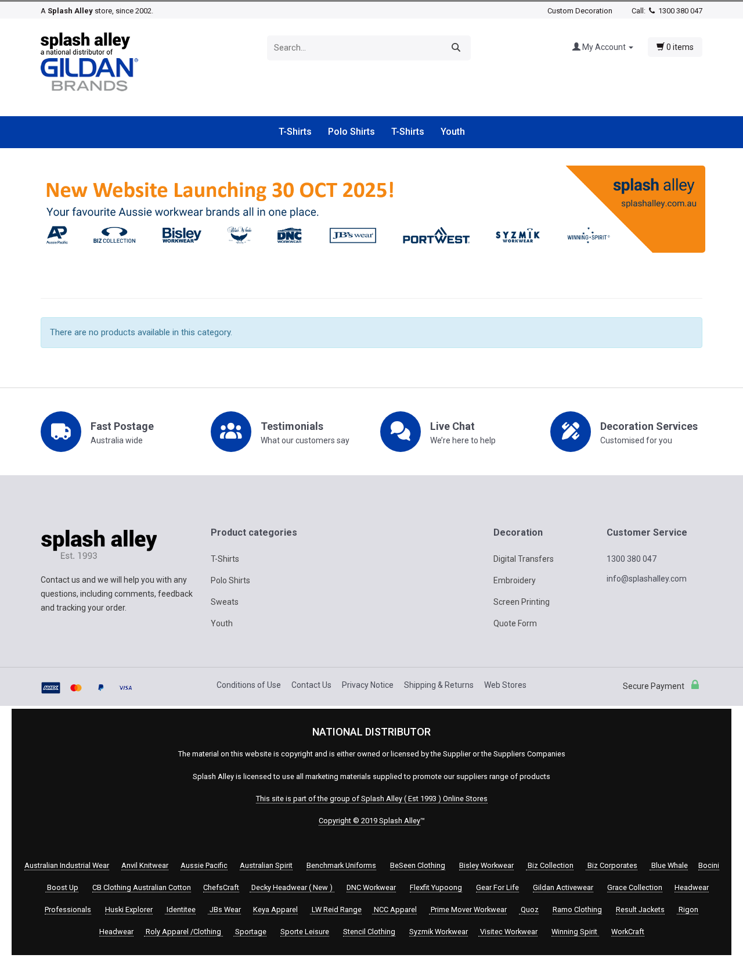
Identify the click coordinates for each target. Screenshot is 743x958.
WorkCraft (627, 931)
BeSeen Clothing (417, 865)
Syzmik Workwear (438, 931)
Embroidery (514, 580)
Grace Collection (634, 887)
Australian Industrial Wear (66, 865)
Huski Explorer (129, 909)
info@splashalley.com (647, 578)
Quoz (529, 909)
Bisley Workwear (486, 865)
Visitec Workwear (508, 931)
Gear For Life (497, 887)
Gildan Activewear (563, 887)
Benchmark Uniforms (341, 865)
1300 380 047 (679, 10)
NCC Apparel (394, 909)
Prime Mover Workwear (468, 909)
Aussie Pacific (204, 865)
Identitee (180, 909)
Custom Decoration (579, 10)
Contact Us (311, 685)
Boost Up (61, 887)
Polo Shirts (351, 131)
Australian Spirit (266, 865)
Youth (453, 131)
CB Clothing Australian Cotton (141, 887)
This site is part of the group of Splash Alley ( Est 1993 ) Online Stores (372, 798)
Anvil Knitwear (144, 865)
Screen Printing (521, 602)
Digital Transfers (523, 559)
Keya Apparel (275, 909)
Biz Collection (550, 865)
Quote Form (515, 623)
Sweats (225, 602)
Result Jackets (640, 909)
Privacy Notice (368, 685)
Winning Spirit (575, 931)
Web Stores (505, 685)
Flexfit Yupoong (436, 887)
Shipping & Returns (439, 685)
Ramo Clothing (577, 909)
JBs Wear (224, 909)
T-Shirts (295, 131)
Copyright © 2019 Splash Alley (369, 820)
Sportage (249, 931)
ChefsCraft (221, 887)
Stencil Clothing (369, 931)
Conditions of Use (249, 685)
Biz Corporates (611, 865)
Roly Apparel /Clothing (183, 931)
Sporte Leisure (304, 931)
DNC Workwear (371, 887)
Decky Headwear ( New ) (292, 887)
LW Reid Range (336, 909)
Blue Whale (669, 865)
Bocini (708, 865)
